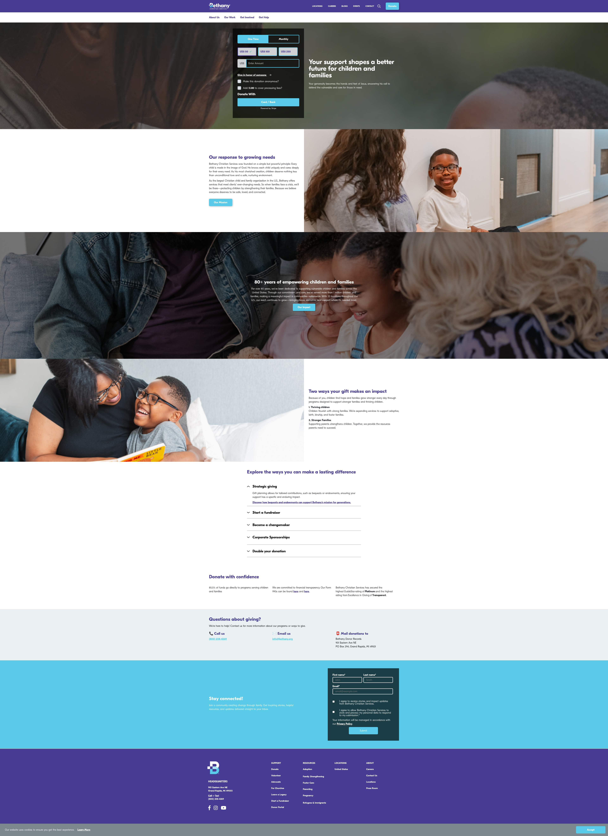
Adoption (307, 769)
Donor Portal (277, 807)
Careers (370, 769)
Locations (317, 6)
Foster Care (308, 783)
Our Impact (304, 307)
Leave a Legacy (279, 794)
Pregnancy (308, 795)
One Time (253, 39)
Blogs (345, 6)
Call (210, 795)
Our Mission (220, 202)
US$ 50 (244, 51)
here (295, 591)
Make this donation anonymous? (261, 81)
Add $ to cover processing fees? (262, 88)
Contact (369, 6)
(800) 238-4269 (218, 639)
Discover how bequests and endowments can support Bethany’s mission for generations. (302, 502)
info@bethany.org (282, 639)
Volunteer (276, 775)
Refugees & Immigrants (314, 802)
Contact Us (371, 775)
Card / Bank (268, 102)
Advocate (276, 782)
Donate (392, 6)
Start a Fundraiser (280, 801)
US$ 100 (265, 51)
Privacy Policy (344, 723)
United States (341, 769)
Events (356, 6)
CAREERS (332, 6)
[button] (304, 486)
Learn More (83, 829)
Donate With (246, 94)
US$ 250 (286, 51)
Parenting (307, 789)
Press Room (372, 788)
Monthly (283, 39)
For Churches (277, 788)
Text (217, 795)
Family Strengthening (313, 776)
